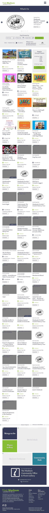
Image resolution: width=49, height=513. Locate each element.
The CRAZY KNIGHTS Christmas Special (9, 368)
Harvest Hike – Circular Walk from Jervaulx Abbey (38, 230)
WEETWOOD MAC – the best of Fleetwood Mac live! (38, 298)
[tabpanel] (24, 22)
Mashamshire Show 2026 (6, 182)
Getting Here (32, 500)
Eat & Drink (31, 497)
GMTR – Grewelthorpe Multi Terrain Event (9, 276)
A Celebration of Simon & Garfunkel (8, 390)
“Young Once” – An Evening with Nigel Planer (37, 134)
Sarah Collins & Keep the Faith (22, 390)
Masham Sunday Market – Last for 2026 (24, 229)
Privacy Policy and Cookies (7, 507)
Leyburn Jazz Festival (23, 276)
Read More (5, 70)
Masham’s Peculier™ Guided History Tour (39, 21)
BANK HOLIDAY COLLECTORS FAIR (23, 133)
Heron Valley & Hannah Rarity (22, 343)
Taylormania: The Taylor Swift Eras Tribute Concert (22, 205)
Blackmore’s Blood (38, 275)
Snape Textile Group (40, 57)
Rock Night (5, 204)
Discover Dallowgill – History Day (38, 110)
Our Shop (31, 502)
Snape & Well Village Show (6, 133)
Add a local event (38, 37)
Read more (36, 26)
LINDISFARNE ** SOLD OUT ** (37, 253)
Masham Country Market (22, 63)
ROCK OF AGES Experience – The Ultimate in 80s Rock (8, 158)
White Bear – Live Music (21, 110)
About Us (40, 496)
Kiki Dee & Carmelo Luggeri (37, 182)
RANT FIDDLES (37, 390)
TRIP (4, 297)
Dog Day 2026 (36, 157)
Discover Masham (33, 493)
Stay (30, 491)
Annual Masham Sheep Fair (7, 230)
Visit (8, 3)
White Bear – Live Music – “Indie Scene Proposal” (37, 87)
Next (47, 22)
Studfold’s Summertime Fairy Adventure (7, 88)
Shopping (31, 499)
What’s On (31, 496)
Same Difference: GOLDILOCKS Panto (23, 368)
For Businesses (41, 494)
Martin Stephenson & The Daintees (8, 413)
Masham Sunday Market (22, 158)
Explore (30, 494)
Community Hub (42, 493)
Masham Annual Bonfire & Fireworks (23, 320)
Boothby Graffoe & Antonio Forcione (8, 320)
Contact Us (40, 499)
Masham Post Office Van (6, 62)
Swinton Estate (32, 45)
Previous (1, 22)
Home (30, 490)
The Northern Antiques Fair (6, 253)
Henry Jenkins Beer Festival (21, 86)
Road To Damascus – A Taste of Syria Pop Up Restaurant (8, 344)
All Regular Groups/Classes (38, 67)
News (39, 497)
